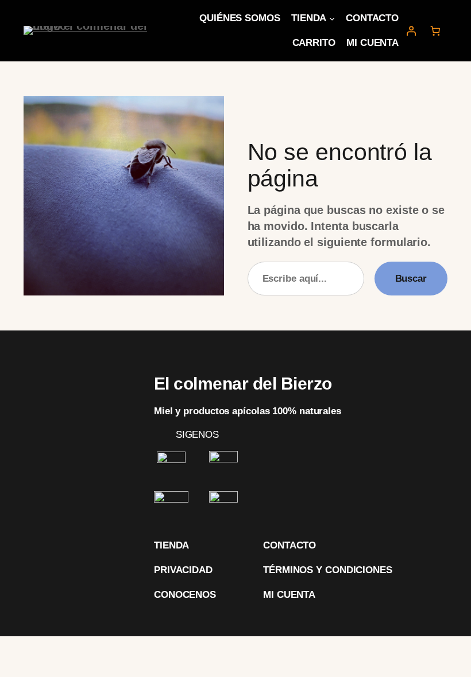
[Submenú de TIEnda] (332, 18)
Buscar (411, 278)
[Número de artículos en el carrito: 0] (435, 30)
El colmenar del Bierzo (243, 383)
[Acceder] (411, 30)
